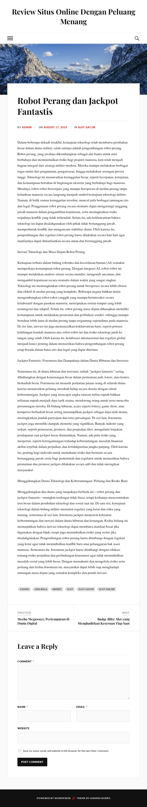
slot (70, 589)
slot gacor (86, 589)
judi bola (41, 589)
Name (22, 706)
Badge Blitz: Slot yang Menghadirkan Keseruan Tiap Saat (104, 621)
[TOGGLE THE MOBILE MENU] (10, 38)
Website (23, 728)
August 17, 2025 (55, 127)
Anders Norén (100, 798)
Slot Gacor (87, 127)
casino (24, 589)
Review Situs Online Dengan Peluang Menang (73, 16)
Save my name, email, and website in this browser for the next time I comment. (66, 750)
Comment (25, 661)
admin (27, 127)
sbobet (57, 589)
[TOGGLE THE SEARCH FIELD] (137, 38)
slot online (107, 589)
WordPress (63, 798)
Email (81, 706)
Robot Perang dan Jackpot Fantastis (67, 106)
